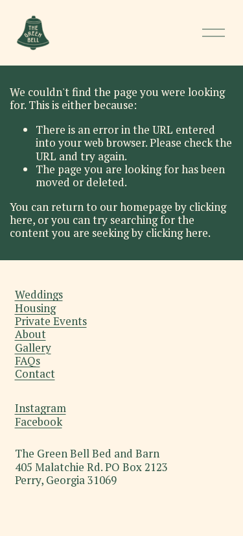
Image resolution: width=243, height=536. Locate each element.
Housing (35, 308)
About (30, 334)
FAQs (27, 360)
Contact (35, 373)
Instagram (40, 408)
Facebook (38, 421)
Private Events (51, 321)
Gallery (33, 347)
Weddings (39, 294)
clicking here (177, 232)
